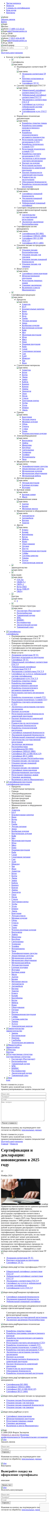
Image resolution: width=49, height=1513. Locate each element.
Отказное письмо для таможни (25, 768)
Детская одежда (29, 419)
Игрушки (26, 487)
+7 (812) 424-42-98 (16, 38)
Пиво (24, 342)
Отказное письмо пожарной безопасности (25, 1405)
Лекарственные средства (33, 469)
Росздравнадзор (24, 622)
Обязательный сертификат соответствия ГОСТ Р (34, 91)
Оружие (25, 546)
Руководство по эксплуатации (29, 178)
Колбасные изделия (30, 325)
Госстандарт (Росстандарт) (28, 611)
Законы (14, 1033)
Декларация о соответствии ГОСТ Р (27, 671)
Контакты (10, 12)
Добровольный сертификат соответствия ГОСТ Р (34, 96)
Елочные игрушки (30, 485)
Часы (24, 459)
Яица (24, 363)
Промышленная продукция (34, 551)
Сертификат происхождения (34, 273)
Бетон (24, 372)
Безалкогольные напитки (33, 309)
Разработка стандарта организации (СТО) (31, 155)
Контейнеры (27, 534)
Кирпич (25, 384)
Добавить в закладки (10, 1435)
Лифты (25, 443)
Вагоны (25, 520)
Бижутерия (27, 417)
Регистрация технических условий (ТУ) (33, 150)
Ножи (24, 541)
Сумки (25, 429)
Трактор (25, 523)
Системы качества (30, 555)
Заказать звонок (8, 19)
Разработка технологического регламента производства (33, 134)
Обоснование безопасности (34, 182)
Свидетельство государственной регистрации (29, 217)
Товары (25, 558)
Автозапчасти (28, 516)
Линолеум (26, 391)
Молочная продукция (31, 335)
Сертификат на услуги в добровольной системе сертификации (33, 106)
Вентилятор (27, 440)
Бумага (25, 530)
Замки (24, 379)
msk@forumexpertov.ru (17, 31)
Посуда (25, 548)
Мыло (24, 497)
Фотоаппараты (28, 457)
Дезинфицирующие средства (35, 466)
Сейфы (25, 553)
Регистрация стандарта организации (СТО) (32, 140)
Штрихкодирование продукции (31, 277)
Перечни (15, 1038)
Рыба (24, 346)
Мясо (24, 339)
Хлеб (24, 356)
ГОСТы (20, 579)
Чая (23, 360)
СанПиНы (16, 1040)
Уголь (24, 405)
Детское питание (29, 321)
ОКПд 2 (20, 584)
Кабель (25, 382)
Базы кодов (11, 10)
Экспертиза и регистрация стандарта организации (34, 159)
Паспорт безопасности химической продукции (32, 173)
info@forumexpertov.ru (17, 40)
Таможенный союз (25, 627)
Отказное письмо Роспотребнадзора (30, 251)
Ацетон (25, 504)
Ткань (24, 431)
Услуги (25, 560)
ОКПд (19, 591)
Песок (24, 396)
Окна (24, 393)
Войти (4, 22)
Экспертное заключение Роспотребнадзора (33, 223)
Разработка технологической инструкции (24, 1373)
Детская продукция (30, 483)
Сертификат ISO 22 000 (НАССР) (26, 754)
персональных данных (32, 1130)
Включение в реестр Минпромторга (31, 288)
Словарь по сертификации (18, 8)
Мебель (25, 539)
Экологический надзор (27, 625)
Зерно (24, 323)
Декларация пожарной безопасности (32, 199)
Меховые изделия (30, 422)
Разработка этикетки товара (34, 123)
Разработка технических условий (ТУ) (33, 145)
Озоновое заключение (32, 285)
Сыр (24, 353)
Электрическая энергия (32, 562)
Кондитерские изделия (32, 328)
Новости (10, 5)
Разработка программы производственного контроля (32, 127)
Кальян (25, 532)
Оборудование (28, 544)
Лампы (25, 389)
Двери (25, 377)
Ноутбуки (26, 447)
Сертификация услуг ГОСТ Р (24, 678)
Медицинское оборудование (34, 473)
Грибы (25, 318)
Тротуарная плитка (30, 400)
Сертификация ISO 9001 (33, 233)
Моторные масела (30, 508)
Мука (24, 337)
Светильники (28, 450)
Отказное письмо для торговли (25, 761)
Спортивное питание (31, 351)
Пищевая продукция (31, 344)
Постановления (18, 1035)
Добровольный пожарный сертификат (28, 737)
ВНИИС (20, 620)
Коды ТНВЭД (23, 589)
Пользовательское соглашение (34, 1437)
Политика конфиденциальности (15, 1436)
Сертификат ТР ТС (30, 83)
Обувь (24, 424)
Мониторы (27, 445)
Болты (25, 375)
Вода (24, 316)
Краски (25, 386)
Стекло (25, 398)
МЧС (19, 618)
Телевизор (26, 452)
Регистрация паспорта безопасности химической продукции (33, 167)
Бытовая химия (29, 494)
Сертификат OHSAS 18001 (34, 236)
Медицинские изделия (32, 471)
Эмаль (25, 410)
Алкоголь (26, 304)
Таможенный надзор (26, 615)
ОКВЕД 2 (21, 582)
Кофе (24, 330)
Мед (24, 332)
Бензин (25, 506)
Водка (24, 314)
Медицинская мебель (31, 476)
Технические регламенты (22, 1042)
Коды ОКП (22, 586)
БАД (24, 306)
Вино (24, 311)
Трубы (25, 403)
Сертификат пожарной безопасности (32, 194)
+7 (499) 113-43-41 (16, 29)
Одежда (25, 426)
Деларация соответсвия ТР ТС (25, 655)
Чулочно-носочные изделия (34, 433)
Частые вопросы (13, 3)
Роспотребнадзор (24, 613)
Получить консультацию (12, 53)
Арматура (26, 370)
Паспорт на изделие (31, 163)
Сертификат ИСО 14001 (33, 243)
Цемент (25, 407)
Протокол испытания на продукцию (27, 657)
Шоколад (26, 358)
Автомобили (27, 518)
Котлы (25, 537)
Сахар (24, 349)
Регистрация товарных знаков (24, 775)
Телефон (26, 454)
